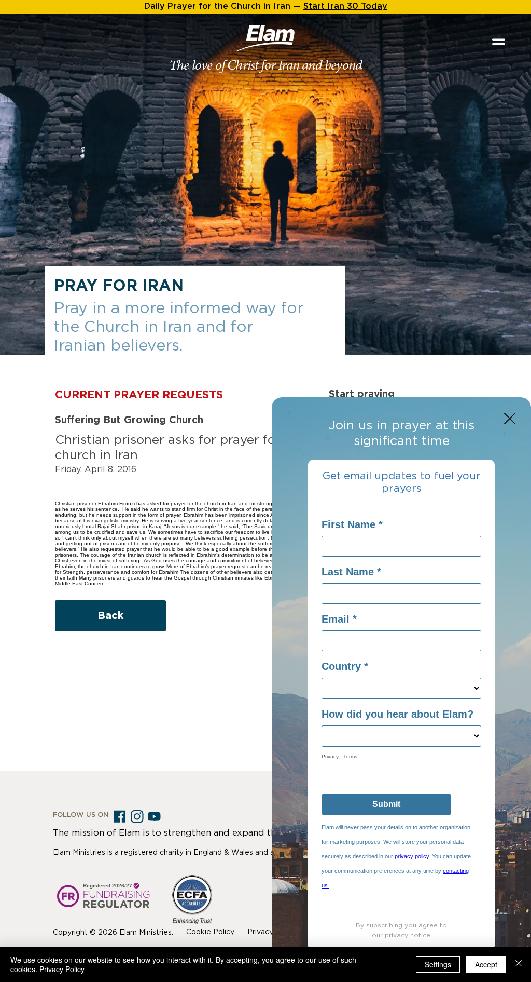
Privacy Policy (62, 969)
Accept (486, 964)
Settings (438, 964)
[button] (509, 419)
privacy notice (407, 935)
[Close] (518, 964)
